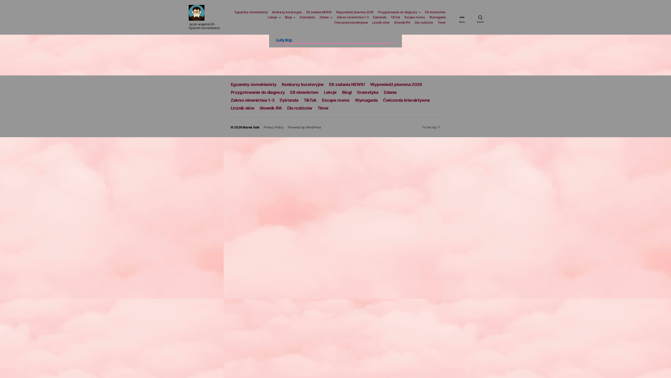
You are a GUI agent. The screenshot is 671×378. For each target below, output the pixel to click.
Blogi (288, 17)
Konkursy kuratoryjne (287, 12)
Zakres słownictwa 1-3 (353, 17)
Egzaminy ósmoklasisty (251, 12)
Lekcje (272, 17)
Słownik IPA (402, 22)
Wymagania (437, 17)
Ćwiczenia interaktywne (351, 22)
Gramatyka (307, 17)
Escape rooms (415, 17)
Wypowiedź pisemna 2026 (355, 12)
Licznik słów (381, 22)
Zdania (324, 17)
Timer (441, 22)
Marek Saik (251, 127)
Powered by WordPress (304, 127)
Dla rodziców (424, 22)
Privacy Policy (273, 127)
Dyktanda (379, 17)
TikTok (395, 17)
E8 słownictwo (435, 12)
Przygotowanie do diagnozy (397, 12)
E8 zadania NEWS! (319, 12)
